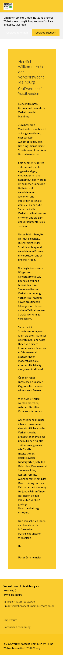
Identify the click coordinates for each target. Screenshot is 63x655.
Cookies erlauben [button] (46, 32)
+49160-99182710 (24, 601)
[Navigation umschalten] (57, 6)
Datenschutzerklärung (17, 627)
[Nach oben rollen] (55, 647)
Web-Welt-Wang (30, 648)
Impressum (10, 620)
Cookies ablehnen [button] (17, 32)
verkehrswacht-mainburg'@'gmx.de (33, 606)
